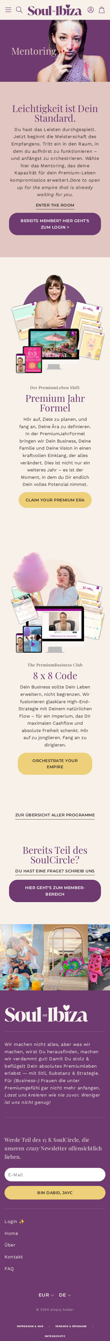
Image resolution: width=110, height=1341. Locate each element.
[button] (8, 10)
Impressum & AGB (30, 1326)
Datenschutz (55, 1336)
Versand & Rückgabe (71, 1326)
